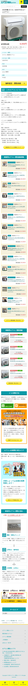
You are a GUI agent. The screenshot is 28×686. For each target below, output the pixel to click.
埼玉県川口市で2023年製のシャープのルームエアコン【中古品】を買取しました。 (18, 373)
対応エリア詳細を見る (13, 500)
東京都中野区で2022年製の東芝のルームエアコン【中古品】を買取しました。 (18, 361)
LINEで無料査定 (23, 684)
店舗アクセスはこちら (13, 440)
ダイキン (21, 620)
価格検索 (24, 6)
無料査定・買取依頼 (13, 83)
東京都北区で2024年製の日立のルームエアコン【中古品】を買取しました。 (18, 337)
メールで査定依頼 (14, 684)
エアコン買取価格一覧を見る (13, 320)
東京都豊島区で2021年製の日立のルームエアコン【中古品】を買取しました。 (18, 349)
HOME (3, 620)
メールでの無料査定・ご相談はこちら (14, 601)
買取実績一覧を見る (13, 383)
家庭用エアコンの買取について (13, 147)
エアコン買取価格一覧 (11, 620)
